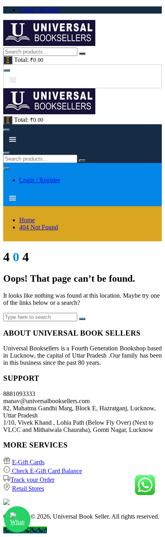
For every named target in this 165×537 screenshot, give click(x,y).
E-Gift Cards (28, 462)
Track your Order (32, 479)
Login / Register (39, 9)
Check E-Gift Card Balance (46, 470)
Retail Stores (28, 488)
